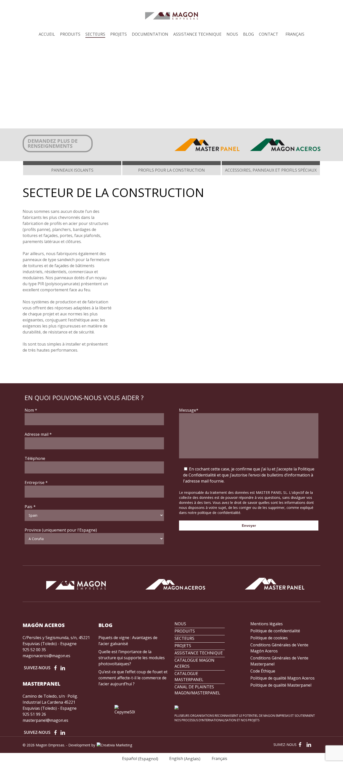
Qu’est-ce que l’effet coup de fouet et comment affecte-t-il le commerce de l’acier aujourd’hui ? (132, 678)
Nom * (31, 410)
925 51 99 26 (34, 714)
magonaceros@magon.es (46, 655)
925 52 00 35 (34, 649)
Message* (188, 410)
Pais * (30, 506)
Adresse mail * (38, 434)
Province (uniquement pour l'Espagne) (61, 530)
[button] (57, 143)
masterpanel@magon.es (45, 720)
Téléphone (35, 458)
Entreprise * (36, 482)
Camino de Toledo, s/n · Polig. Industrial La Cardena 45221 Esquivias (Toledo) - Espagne (50, 702)
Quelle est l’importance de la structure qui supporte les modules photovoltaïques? (131, 657)
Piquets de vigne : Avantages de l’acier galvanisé (127, 640)
